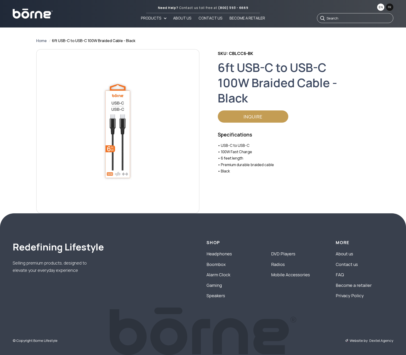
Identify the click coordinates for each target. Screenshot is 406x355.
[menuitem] (153, 18)
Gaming (214, 285)
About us (182, 18)
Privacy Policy (350, 295)
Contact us (347, 264)
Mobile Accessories (290, 274)
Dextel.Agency (381, 340)
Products (151, 18)
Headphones (219, 254)
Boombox (216, 264)
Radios (278, 264)
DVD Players (283, 254)
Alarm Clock (218, 274)
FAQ (340, 274)
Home (41, 40)
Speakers (216, 295)
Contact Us (211, 18)
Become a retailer (247, 18)
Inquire (252, 116)
